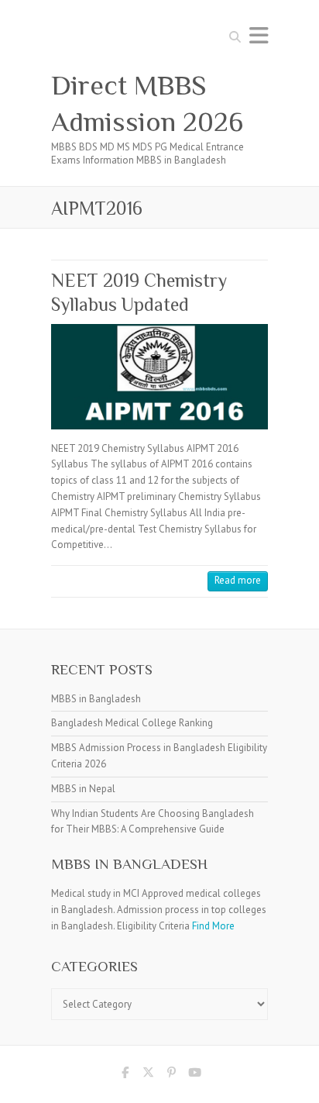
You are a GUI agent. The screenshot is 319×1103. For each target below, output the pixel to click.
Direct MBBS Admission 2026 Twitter (148, 1075)
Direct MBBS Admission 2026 (147, 103)
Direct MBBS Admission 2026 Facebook (124, 1075)
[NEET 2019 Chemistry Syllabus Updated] (159, 376)
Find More (213, 925)
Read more (237, 580)
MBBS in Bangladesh (96, 698)
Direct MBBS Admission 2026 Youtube (194, 1075)
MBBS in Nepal (83, 788)
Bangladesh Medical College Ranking (132, 722)
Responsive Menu (258, 35)
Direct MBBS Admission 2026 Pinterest (171, 1075)
